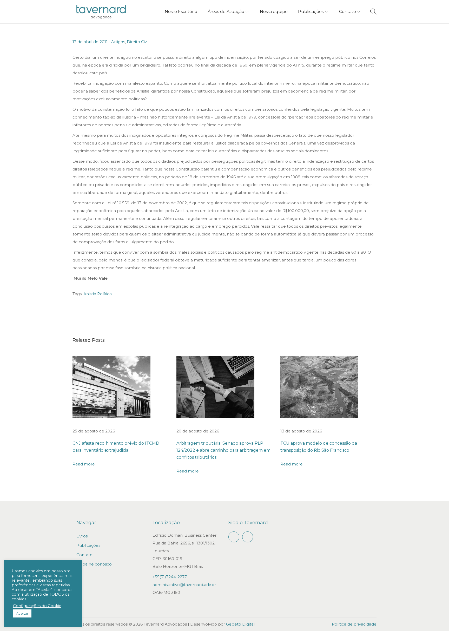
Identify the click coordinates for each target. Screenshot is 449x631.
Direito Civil (138, 41)
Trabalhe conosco (94, 564)
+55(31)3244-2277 (170, 576)
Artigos (118, 41)
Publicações (88, 545)
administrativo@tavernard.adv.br (184, 584)
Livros (82, 536)
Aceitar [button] (22, 613)
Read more (83, 464)
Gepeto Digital (240, 624)
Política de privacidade (354, 624)
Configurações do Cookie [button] (37, 605)
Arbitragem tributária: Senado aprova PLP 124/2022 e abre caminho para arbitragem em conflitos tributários (223, 450)
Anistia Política (97, 293)
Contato (84, 554)
